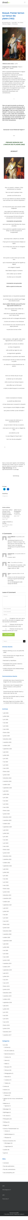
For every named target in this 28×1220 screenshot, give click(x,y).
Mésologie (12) (7, 1109)
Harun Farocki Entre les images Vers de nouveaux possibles (13, 656)
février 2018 (6, 1025)
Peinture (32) (8, 1070)
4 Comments (15, 24)
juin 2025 (5, 758)
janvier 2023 (6, 853)
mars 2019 (6, 983)
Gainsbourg (16, 475)
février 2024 (6, 810)
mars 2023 (6, 846)
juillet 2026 (6, 716)
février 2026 (6, 732)
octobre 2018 (6, 999)
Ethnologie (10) (8, 1143)
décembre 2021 (7, 895)
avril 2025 (5, 765)
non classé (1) (6, 1115)
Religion (9, 24)
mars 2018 (6, 1022)
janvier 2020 (6, 960)
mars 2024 (6, 807)
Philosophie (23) (7, 1119)
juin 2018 (5, 1012)
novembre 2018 (7, 996)
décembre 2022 (7, 856)
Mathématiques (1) (9, 1134)
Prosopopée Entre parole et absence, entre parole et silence (12, 664)
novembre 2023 (7, 820)
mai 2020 (5, 950)
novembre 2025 (7, 742)
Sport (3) (5, 1153)
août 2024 (5, 791)
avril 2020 (5, 953)
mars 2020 (6, 957)
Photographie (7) (9, 1073)
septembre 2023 (7, 827)
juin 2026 (5, 719)
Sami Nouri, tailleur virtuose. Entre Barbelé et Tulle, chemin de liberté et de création (7, 513)
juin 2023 (5, 836)
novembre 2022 (7, 859)
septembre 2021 (7, 905)
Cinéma (21, 22)
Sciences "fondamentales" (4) (10, 1128)
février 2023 (6, 849)
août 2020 (5, 944)
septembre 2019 (7, 970)
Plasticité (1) (8, 1076)
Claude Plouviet (7, 22)
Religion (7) (6, 1125)
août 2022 (5, 869)
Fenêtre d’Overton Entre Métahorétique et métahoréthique (13, 669)
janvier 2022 (6, 892)
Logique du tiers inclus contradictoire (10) (13, 1099)
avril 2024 (5, 804)
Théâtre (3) (7, 1083)
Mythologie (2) (7, 1112)
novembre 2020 (7, 934)
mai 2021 (5, 914)
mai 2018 (5, 1015)
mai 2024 (5, 801)
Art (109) (5, 1045)
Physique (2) (8, 1137)
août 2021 (5, 908)
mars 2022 (6, 885)
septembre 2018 (7, 1002)
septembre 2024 (7, 788)
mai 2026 (5, 722)
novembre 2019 (7, 963)
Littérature (4, 24)
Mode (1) (7, 1063)
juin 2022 (5, 875)
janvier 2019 (6, 989)
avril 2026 (5, 726)
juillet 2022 (6, 872)
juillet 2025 (6, 755)
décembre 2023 (7, 817)
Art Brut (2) (7, 1047)
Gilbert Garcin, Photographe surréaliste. (18, 511)
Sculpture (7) (8, 1080)
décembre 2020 (7, 931)
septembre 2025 (7, 748)
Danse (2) (7, 1060)
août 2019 (5, 973)
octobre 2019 (6, 966)
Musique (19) (8, 1067)
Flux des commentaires (9, 1169)
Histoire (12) (6, 1089)
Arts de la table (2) (9, 1050)
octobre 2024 (6, 784)
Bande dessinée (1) (9, 1054)
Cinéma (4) (6, 1086)
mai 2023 (5, 840)
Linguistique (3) (9, 1146)
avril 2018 (5, 1018)
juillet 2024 (6, 794)
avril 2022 (5, 882)
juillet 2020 (6, 947)
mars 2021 (6, 921)
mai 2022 (5, 879)
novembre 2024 (7, 781)
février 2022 (6, 888)
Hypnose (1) (8, 1106)
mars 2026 (6, 729)
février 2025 (6, 771)
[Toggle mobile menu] (25, 2)
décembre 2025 (7, 739)
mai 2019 (5, 979)
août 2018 (5, 1005)
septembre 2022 (7, 866)
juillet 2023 (6, 833)
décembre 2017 (7, 1031)
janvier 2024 (6, 814)
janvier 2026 (6, 735)
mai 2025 (5, 761)
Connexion (6, 1163)
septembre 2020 (7, 940)
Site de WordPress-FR (8, 1172)
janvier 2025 (6, 774)
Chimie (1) (7, 1131)
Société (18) (6, 1149)
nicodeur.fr (22, 1214)
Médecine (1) (6, 1103)
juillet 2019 (6, 976)
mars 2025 (6, 768)
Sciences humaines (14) (9, 1140)
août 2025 (5, 752)
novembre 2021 (7, 898)
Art (18, 22)
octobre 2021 (6, 901)
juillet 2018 (6, 1009)
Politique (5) (6, 1122)
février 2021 (6, 924)
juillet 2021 (6, 911)
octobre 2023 (6, 823)
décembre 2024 (7, 778)
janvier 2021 (6, 927)
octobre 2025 (6, 745)
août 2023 (5, 830)
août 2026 (5, 713)
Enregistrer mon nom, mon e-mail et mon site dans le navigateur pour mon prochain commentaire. (13, 620)
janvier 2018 (6, 1028)
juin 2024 (5, 797)
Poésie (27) (7, 1095)
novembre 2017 (7, 1035)
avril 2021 (5, 918)
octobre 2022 (6, 862)
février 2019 (6, 986)
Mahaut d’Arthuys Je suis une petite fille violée (13, 651)
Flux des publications (8, 1166)
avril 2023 (5, 843)
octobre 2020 (6, 937)
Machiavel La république (9, 660)
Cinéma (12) (8, 1057)
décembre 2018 (7, 992)
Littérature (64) (7, 1093)
